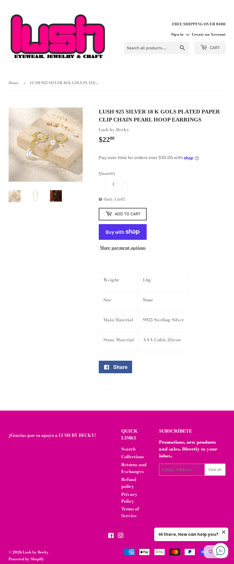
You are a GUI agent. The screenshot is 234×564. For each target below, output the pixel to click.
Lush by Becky (36, 552)
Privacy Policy (129, 497)
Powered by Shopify (26, 559)
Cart (214, 47)
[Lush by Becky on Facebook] (111, 536)
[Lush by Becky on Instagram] (121, 536)
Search (128, 449)
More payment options (123, 247)
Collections (132, 456)
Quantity (107, 173)
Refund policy (128, 483)
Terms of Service (130, 512)
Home (14, 83)
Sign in (177, 34)
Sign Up (215, 469)
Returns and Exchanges (134, 468)
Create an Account (208, 34)
